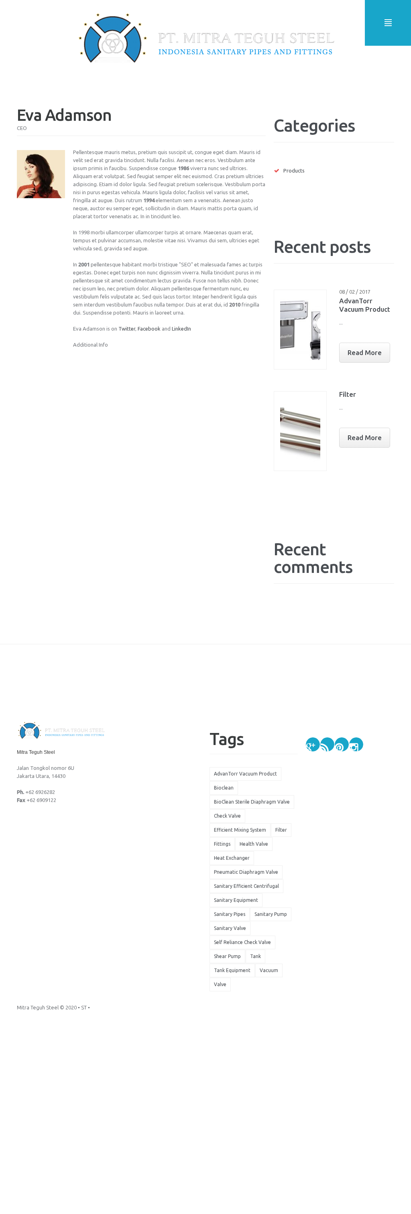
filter (281, 829)
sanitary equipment (236, 900)
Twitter (126, 328)
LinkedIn (181, 328)
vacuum (269, 970)
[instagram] (356, 744)
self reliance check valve (242, 942)
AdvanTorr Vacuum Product (245, 773)
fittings (222, 844)
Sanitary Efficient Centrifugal (246, 886)
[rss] (327, 744)
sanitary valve (230, 928)
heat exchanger (232, 858)
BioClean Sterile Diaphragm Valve (252, 801)
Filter (347, 394)
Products (294, 170)
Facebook (149, 328)
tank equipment (232, 970)
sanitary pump (270, 914)
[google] (313, 744)
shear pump (227, 956)
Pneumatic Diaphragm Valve (246, 872)
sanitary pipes (229, 914)
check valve (227, 815)
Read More (365, 352)
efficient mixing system (240, 829)
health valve (254, 844)
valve (220, 984)
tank (255, 956)
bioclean (224, 787)
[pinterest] (342, 744)
